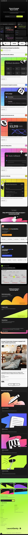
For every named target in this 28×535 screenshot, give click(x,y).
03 (5, 50)
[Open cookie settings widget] (1, 534)
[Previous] (11, 384)
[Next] (17, 384)
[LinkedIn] (3, 502)
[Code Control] (16, 27)
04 (7, 50)
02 (3, 50)
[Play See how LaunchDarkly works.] (14, 277)
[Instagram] (6, 502)
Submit (13, 500)
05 (9, 50)
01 (1, 50)
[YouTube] (2, 502)
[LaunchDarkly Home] (4, 0)
